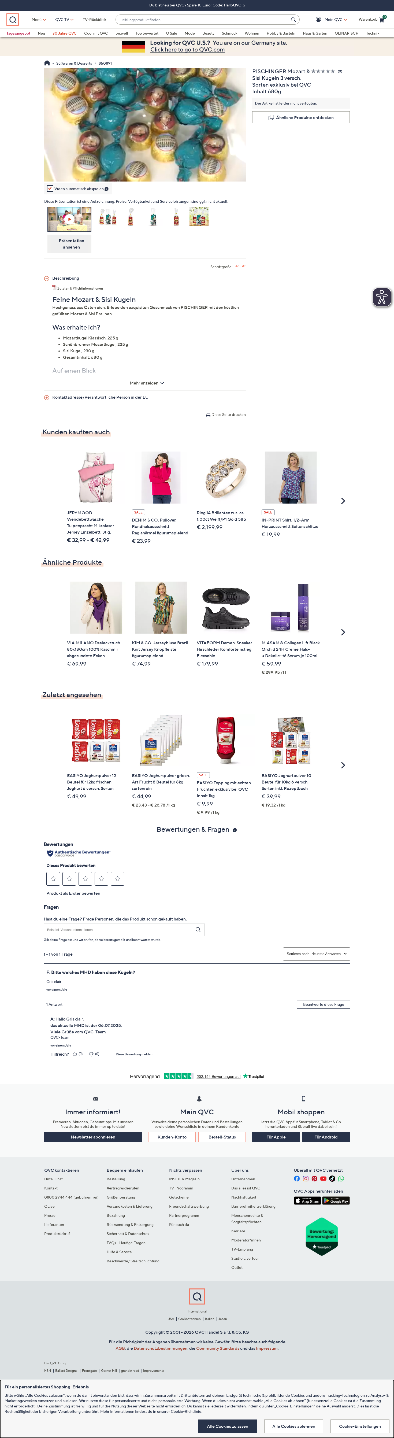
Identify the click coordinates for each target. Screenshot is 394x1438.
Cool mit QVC (96, 33)
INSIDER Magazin (184, 1179)
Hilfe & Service (119, 1252)
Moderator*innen (246, 1240)
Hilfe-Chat (53, 1179)
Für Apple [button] (276, 1137)
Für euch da (179, 1224)
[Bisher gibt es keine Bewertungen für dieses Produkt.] (324, 71)
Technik (372, 33)
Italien (209, 1319)
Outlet (237, 1267)
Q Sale (171, 33)
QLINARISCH (347, 33)
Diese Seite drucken (228, 414)
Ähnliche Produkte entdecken (305, 117)
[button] (325, 19)
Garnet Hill (109, 1371)
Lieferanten (54, 1224)
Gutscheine (179, 1197)
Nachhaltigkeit (243, 1197)
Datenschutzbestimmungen (160, 1348)
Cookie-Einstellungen (360, 1426)
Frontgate (89, 1371)
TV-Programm (181, 1188)
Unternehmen (243, 1179)
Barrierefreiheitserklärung (253, 1206)
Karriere (238, 1231)
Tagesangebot (18, 33)
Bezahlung (116, 1215)
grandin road (130, 1371)
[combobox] (202, 20)
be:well (122, 33)
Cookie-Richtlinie (186, 1411)
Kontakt (51, 1188)
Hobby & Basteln (281, 33)
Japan (222, 1319)
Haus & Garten (315, 33)
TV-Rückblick (94, 19)
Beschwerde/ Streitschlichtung (133, 1261)
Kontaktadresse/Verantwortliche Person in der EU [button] (100, 397)
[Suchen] (294, 19)
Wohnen (252, 33)
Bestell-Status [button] (222, 1137)
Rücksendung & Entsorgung (130, 1224)
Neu (41, 33)
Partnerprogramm (184, 1215)
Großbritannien (189, 1319)
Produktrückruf (57, 1233)
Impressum (267, 1348)
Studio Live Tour (245, 1258)
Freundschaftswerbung (189, 1206)
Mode (190, 33)
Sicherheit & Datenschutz (128, 1233)
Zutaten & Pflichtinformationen (80, 288)
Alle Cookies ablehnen (293, 1426)
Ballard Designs (66, 1371)
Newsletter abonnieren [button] (93, 1137)
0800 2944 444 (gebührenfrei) (71, 1197)
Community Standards (217, 1348)
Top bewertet (147, 33)
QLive (49, 1206)
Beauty (208, 33)
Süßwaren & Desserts (74, 63)
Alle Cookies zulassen (227, 1426)
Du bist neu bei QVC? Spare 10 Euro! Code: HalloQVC (195, 5)
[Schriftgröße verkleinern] (244, 266)
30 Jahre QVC (65, 33)
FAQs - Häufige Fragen (126, 1242)
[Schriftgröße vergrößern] (237, 266)
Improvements (153, 1371)
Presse (49, 1215)
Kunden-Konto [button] (172, 1137)
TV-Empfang (242, 1249)
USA (171, 1319)
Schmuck (229, 33)
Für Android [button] (326, 1137)
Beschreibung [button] (65, 278)
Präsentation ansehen (71, 244)
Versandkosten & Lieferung (130, 1206)
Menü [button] (37, 19)
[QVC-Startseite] (47, 63)
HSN (47, 1371)
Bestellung (116, 1179)
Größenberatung (121, 1197)
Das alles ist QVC (245, 1188)
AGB (120, 1348)
